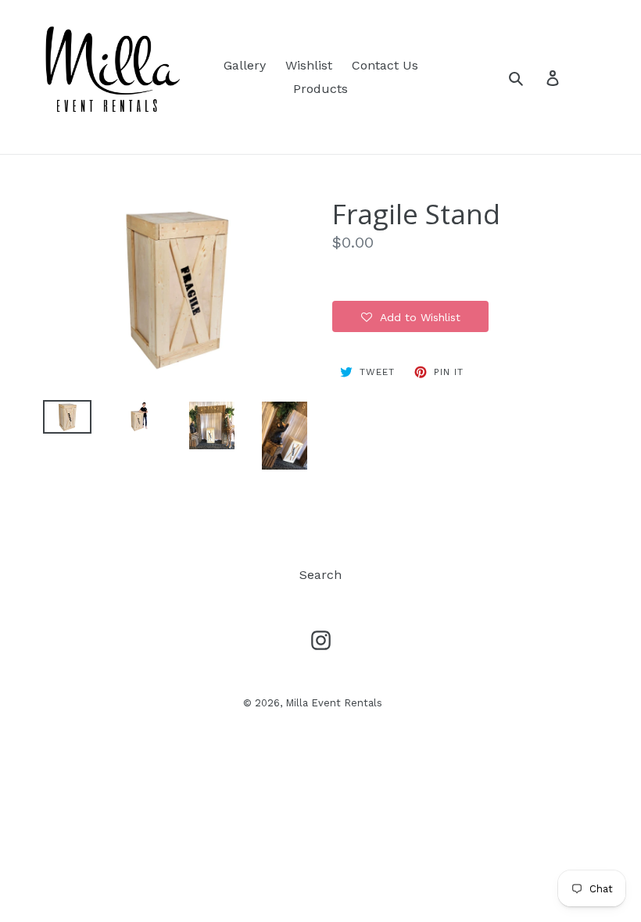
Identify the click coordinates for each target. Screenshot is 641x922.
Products (320, 88)
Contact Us (385, 65)
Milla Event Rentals (333, 703)
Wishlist (308, 65)
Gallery (245, 65)
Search (320, 574)
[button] (410, 316)
